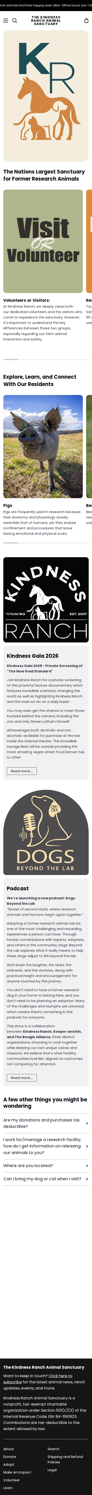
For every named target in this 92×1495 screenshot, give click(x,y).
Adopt (8, 1464)
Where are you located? (28, 1165)
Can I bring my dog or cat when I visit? (42, 1179)
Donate (9, 1456)
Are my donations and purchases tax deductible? (41, 1123)
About (8, 1449)
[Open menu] (4, 20)
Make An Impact (17, 1472)
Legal (52, 1470)
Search (53, 1449)
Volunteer (11, 1480)
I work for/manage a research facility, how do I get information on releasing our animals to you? (42, 1146)
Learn (8, 1488)
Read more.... (22, 771)
